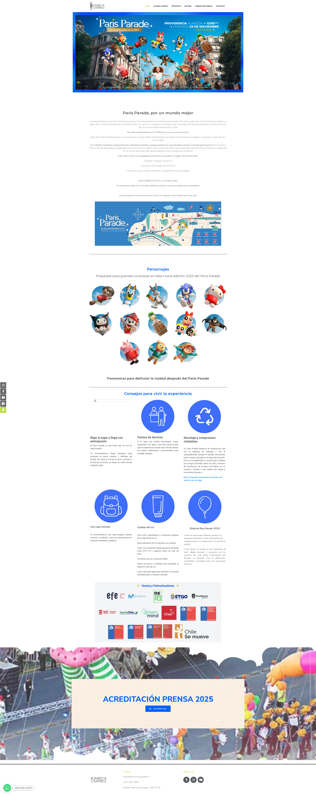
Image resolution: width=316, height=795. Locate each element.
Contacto (220, 6)
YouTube (187, 6)
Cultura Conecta (160, 6)
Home (147, 6)
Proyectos (176, 6)
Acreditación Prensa (203, 6)
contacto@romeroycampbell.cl (136, 776)
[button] (158, 709)
